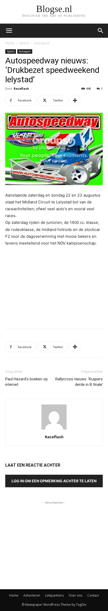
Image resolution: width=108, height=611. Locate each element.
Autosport (41, 43)
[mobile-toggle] (9, 31)
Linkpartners (54, 595)
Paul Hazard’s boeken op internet (26, 382)
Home (9, 43)
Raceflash (21, 88)
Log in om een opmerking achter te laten (54, 481)
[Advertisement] (54, 286)
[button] (100, 31)
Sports (24, 43)
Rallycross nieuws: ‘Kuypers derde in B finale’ (79, 382)
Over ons (75, 595)
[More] (74, 100)
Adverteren (31, 595)
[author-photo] (54, 429)
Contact (93, 595)
